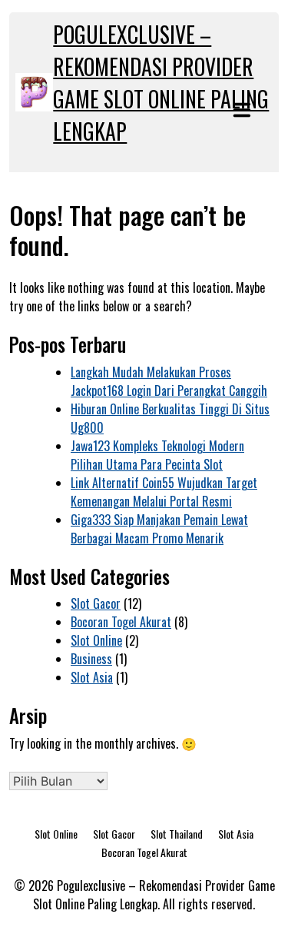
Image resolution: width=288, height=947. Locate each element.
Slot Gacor (96, 603)
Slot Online (96, 640)
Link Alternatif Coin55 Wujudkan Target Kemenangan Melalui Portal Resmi (164, 492)
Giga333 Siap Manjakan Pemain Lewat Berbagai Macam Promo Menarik (159, 528)
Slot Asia (92, 677)
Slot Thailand (177, 834)
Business (91, 659)
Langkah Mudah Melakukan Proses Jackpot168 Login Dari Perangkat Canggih (169, 381)
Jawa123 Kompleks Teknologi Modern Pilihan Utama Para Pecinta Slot (157, 455)
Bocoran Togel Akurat (121, 622)
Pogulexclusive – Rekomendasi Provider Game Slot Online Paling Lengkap (161, 82)
